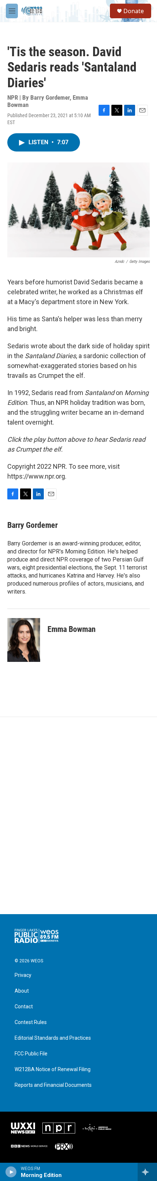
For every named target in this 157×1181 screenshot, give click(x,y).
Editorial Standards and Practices (53, 1038)
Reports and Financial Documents (53, 1085)
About (22, 991)
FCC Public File (31, 1054)
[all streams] (147, 1172)
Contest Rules (31, 1022)
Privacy (23, 975)
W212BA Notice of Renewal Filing (53, 1069)
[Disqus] (78, 815)
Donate (133, 11)
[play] (11, 1172)
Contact (24, 1006)
